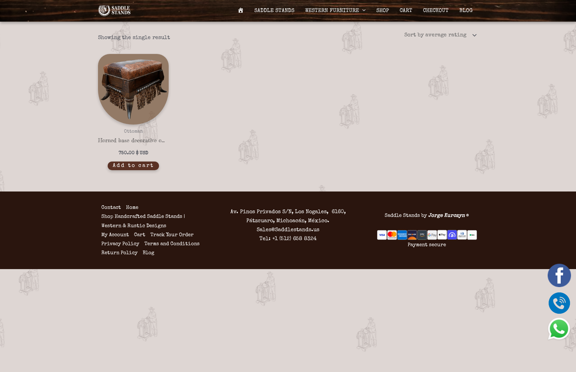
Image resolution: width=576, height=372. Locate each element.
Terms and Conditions (172, 243)
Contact (111, 207)
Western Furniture (332, 11)
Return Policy (119, 252)
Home (132, 207)
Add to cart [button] (133, 166)
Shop (382, 11)
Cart (406, 11)
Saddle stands (274, 11)
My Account (115, 234)
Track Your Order (172, 234)
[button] (362, 11)
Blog (466, 11)
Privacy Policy (120, 243)
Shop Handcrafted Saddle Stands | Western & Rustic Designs (143, 221)
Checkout (436, 11)
